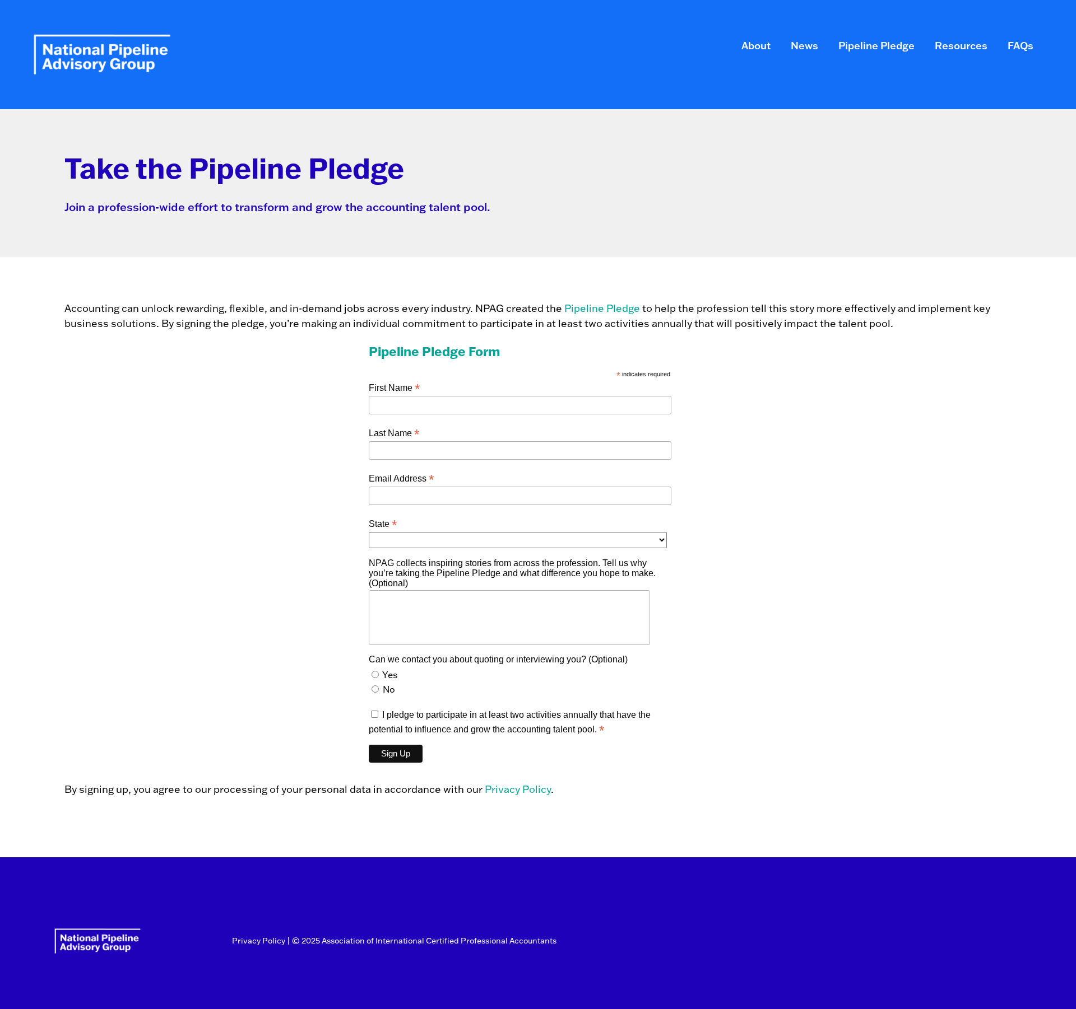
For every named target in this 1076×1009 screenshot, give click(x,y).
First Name (394, 387)
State (383, 523)
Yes (389, 674)
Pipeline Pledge (602, 308)
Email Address (401, 478)
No (389, 689)
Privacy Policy (518, 789)
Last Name (394, 433)
